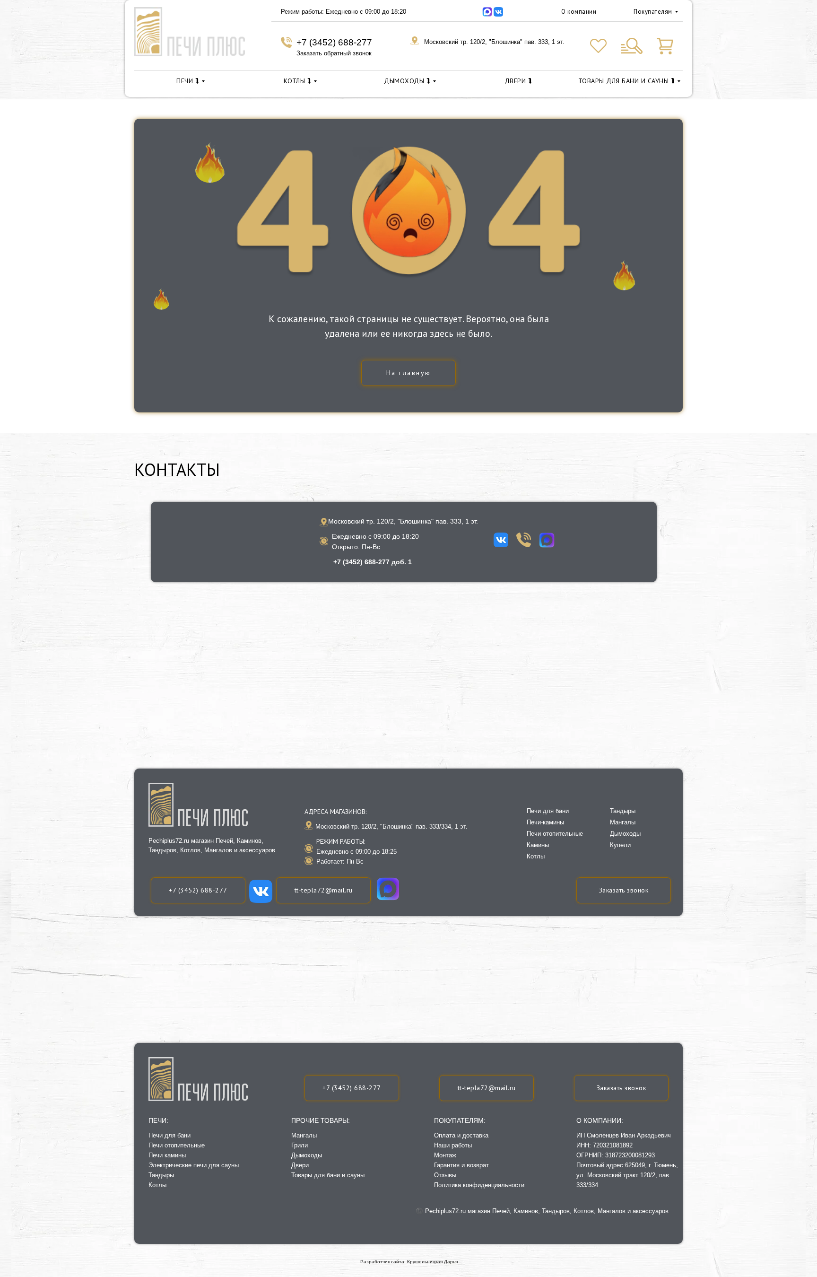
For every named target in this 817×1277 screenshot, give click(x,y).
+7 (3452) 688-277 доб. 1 (372, 562)
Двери (300, 1165)
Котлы (157, 1185)
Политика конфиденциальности (479, 1185)
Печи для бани (169, 1135)
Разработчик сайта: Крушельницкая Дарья (409, 1261)
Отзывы (445, 1175)
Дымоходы (306, 1155)
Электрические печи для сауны (193, 1165)
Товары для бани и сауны (328, 1175)
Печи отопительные (176, 1145)
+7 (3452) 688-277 (334, 42)
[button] (621, 1088)
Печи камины (167, 1155)
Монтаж (445, 1155)
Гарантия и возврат (461, 1165)
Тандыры (161, 1175)
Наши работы (453, 1145)
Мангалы (304, 1135)
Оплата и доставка (461, 1135)
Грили (299, 1145)
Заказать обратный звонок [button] (334, 53)
